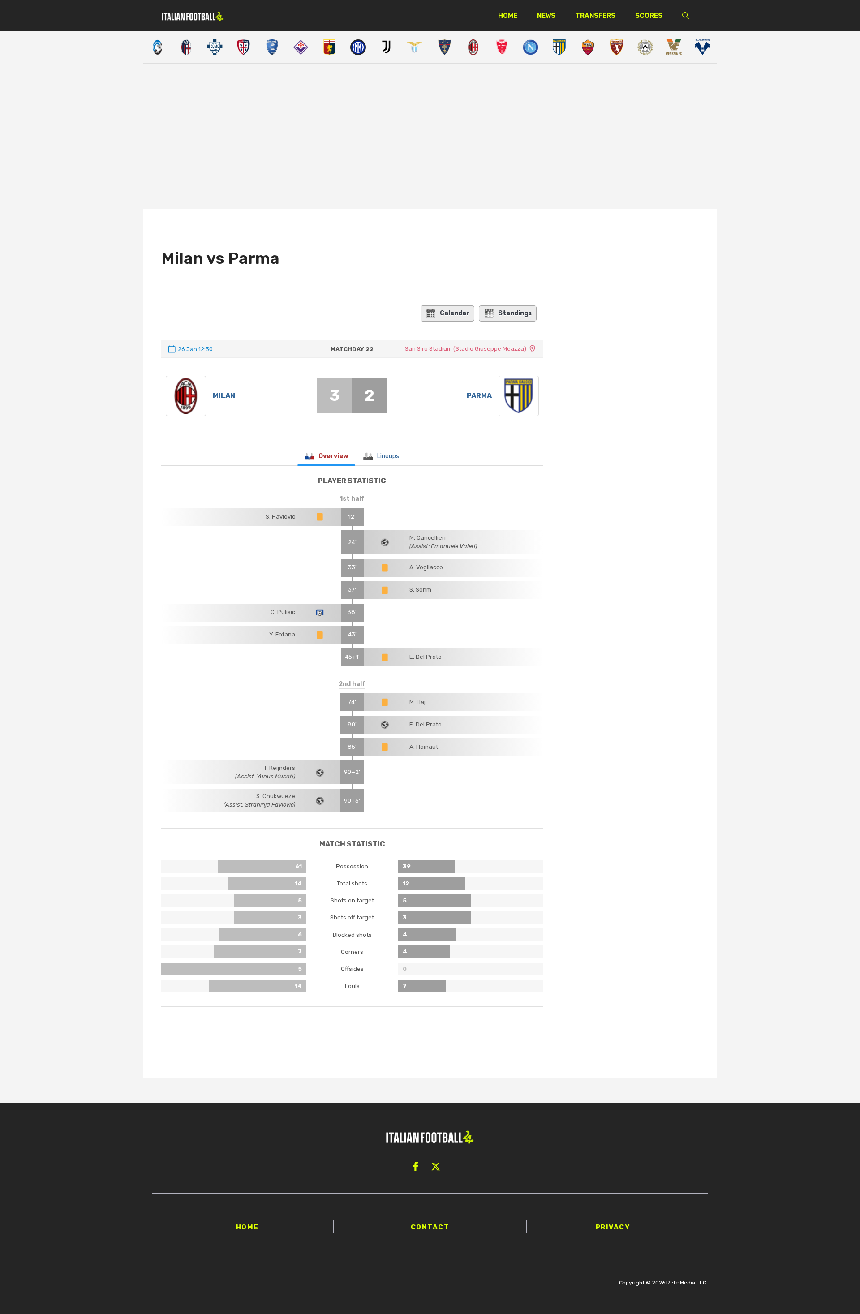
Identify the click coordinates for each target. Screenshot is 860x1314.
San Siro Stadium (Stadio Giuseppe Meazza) (465, 349)
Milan (224, 395)
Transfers (595, 16)
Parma (479, 395)
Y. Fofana (282, 634)
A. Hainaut (423, 746)
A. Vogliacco (426, 567)
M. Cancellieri (427, 537)
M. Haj (417, 702)
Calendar (454, 313)
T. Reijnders (279, 767)
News (546, 16)
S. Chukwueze (275, 796)
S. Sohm (420, 589)
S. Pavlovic (280, 516)
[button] (685, 15)
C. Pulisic (283, 612)
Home (507, 16)
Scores (648, 16)
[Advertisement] (430, 137)
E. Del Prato (425, 656)
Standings (515, 313)
